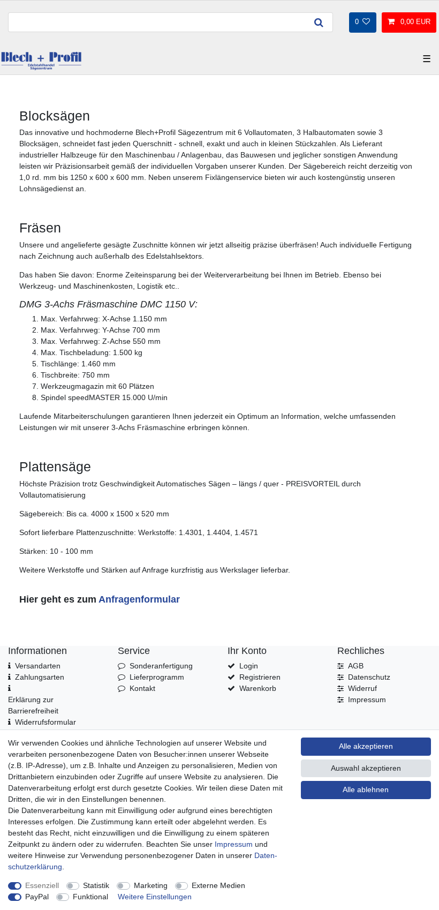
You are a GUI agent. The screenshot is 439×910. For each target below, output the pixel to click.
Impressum (367, 699)
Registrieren (260, 677)
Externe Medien (218, 885)
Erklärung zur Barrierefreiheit (33, 705)
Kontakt (142, 688)
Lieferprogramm (157, 677)
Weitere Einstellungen (155, 896)
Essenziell (42, 885)
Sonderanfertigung (161, 665)
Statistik (96, 885)
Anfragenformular (139, 599)
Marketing (151, 885)
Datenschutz (369, 677)
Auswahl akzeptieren (366, 768)
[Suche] (318, 22)
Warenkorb (257, 688)
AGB (356, 665)
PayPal (37, 896)
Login (248, 665)
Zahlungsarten (39, 677)
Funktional (90, 896)
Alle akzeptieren (366, 746)
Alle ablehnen (366, 789)
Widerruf (362, 688)
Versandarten (37, 665)
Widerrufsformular (45, 722)
